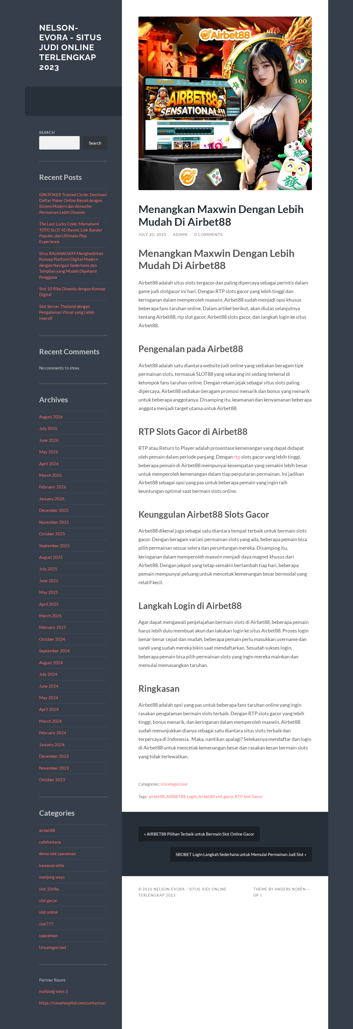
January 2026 (52, 498)
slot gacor (48, 900)
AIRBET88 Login (181, 796)
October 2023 (52, 779)
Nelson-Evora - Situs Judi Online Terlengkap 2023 (70, 47)
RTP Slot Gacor (249, 796)
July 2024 (48, 674)
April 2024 (49, 709)
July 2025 (48, 568)
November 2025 (54, 522)
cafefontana (50, 841)
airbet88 (47, 830)
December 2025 (54, 510)
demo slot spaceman (57, 853)
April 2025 (49, 604)
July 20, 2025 (152, 234)
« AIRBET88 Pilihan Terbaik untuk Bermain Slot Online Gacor (199, 833)
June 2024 (48, 686)
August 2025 (51, 557)
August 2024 (51, 662)
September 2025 (54, 545)
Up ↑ (258, 895)
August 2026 (51, 416)
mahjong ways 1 (53, 991)
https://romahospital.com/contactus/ (72, 1002)
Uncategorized (52, 947)
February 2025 (52, 627)
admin (180, 234)
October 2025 (52, 533)
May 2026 (48, 451)
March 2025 (50, 615)
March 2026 (50, 475)
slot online (48, 912)
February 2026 (52, 486)
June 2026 (48, 440)
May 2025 (48, 592)
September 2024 (54, 650)
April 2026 (49, 463)
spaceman (48, 935)
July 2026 (48, 428)
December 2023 (54, 756)
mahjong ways (52, 876)
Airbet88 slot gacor (215, 796)
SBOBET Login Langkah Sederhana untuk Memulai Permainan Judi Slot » (241, 854)
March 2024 (50, 721)
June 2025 (48, 580)
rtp (237, 457)
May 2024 (48, 697)
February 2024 (52, 732)
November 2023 (54, 767)
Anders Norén (290, 889)
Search (47, 132)
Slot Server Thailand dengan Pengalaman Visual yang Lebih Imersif (66, 312)
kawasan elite (51, 865)
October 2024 (52, 639)
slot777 (46, 923)
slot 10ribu (49, 888)
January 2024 (52, 744)
